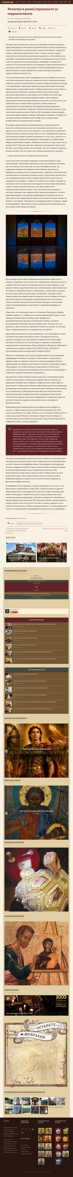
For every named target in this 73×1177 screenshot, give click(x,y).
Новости (29, 2)
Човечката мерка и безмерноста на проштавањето (30, 681)
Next (67, 751)
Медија (49, 2)
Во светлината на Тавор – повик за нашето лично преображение (35, 659)
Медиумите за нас (26, 1154)
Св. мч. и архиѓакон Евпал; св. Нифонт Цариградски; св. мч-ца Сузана (27, 593)
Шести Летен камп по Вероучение (18, 558)
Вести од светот (25, 1147)
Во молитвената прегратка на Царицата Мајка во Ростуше (33, 652)
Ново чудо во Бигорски (36, 811)
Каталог (44, 2)
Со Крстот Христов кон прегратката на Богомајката (31, 688)
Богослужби (24, 1145)
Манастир (23, 2)
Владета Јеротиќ (30, 523)
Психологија (39, 523)
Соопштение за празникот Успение (49, 558)
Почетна (17, 2)
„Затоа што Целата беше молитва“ (25, 645)
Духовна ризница (36, 2)
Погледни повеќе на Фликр (56, 1107)
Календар (55, 2)
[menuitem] (65, 2)
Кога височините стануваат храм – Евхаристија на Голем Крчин (35, 624)
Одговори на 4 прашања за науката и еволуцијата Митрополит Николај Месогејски (17, 531)
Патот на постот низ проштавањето (25, 674)
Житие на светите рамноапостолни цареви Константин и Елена (36, 749)
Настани (23, 1149)
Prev (5, 751)
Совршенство (20, 523)
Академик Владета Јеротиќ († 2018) (22, 21)
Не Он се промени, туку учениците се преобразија (30, 695)
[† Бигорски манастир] (7, 2)
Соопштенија (25, 1151)
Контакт (61, 2)
